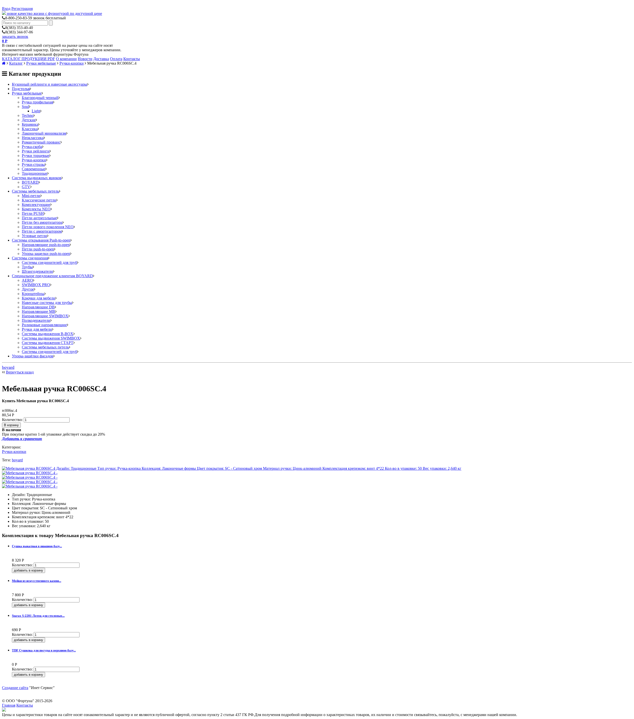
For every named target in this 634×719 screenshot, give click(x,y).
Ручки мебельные (41, 63)
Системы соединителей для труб (49, 262)
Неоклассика (33, 138)
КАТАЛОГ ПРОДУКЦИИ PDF (28, 59)
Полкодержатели (36, 320)
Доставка (101, 59)
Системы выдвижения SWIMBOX (51, 338)
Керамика (30, 124)
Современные (33, 169)
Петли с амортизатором (42, 231)
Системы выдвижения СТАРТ (47, 343)
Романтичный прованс (41, 142)
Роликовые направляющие (44, 325)
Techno (27, 115)
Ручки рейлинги (36, 151)
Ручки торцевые (35, 155)
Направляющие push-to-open (46, 245)
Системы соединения (30, 258)
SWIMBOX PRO (36, 285)
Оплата (116, 59)
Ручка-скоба (32, 147)
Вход (6, 8)
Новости (85, 59)
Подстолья (21, 89)
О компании (66, 59)
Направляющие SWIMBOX (45, 316)
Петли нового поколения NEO (48, 227)
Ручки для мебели (37, 329)
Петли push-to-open (38, 249)
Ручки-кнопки (71, 63)
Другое (28, 289)
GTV (26, 187)
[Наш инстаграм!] (4, 710)
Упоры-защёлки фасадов (32, 356)
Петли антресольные (39, 218)
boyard (8, 367)
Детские (29, 120)
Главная (8, 705)
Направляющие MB (38, 311)
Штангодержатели (37, 271)
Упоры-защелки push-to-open (46, 253)
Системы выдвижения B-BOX (47, 334)
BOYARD (30, 182)
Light (36, 111)
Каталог (16, 63)
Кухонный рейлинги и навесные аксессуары (49, 84)
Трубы (27, 267)
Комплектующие (36, 204)
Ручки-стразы (33, 164)
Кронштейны (33, 294)
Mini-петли (31, 196)
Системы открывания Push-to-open (41, 240)
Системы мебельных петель (35, 191)
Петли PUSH (33, 213)
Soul (25, 106)
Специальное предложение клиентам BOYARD (52, 276)
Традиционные (34, 173)
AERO (27, 280)
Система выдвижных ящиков (36, 178)
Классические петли (39, 200)
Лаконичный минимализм (44, 133)
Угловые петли (34, 236)
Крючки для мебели (38, 298)
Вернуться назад (20, 372)
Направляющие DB (38, 307)
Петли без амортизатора (42, 222)
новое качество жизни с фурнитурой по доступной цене (54, 13)
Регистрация (22, 8)
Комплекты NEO (36, 209)
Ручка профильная (37, 102)
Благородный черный (40, 98)
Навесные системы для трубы (47, 302)
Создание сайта (15, 688)
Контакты (131, 59)
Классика (30, 129)
